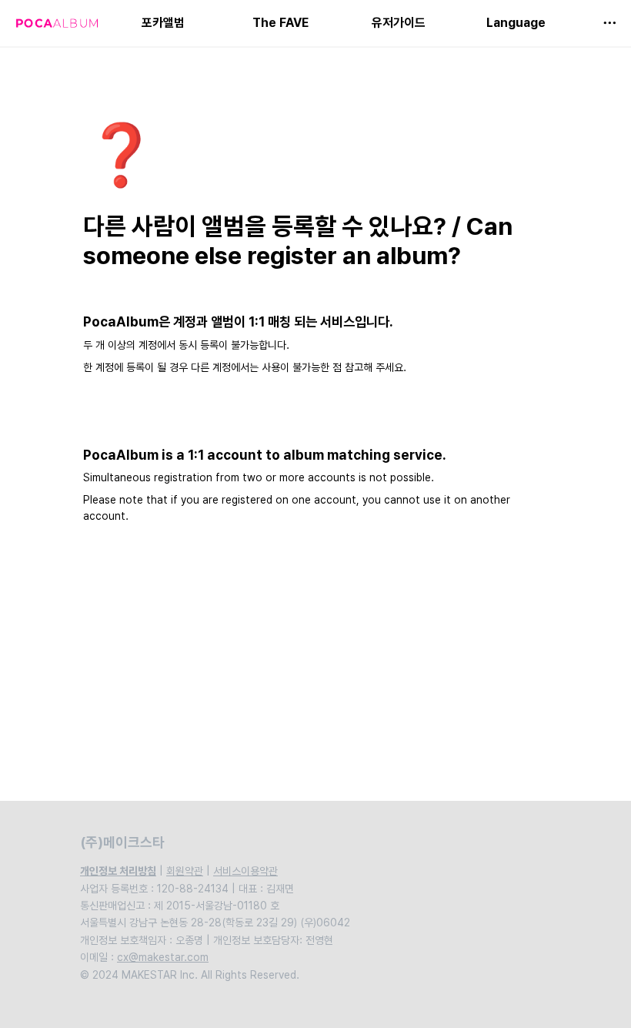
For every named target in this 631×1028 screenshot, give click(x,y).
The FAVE (280, 22)
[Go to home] (57, 23)
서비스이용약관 (245, 871)
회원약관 (184, 871)
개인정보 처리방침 (118, 871)
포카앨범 (163, 22)
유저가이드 (399, 22)
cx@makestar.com (163, 957)
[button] (609, 23)
